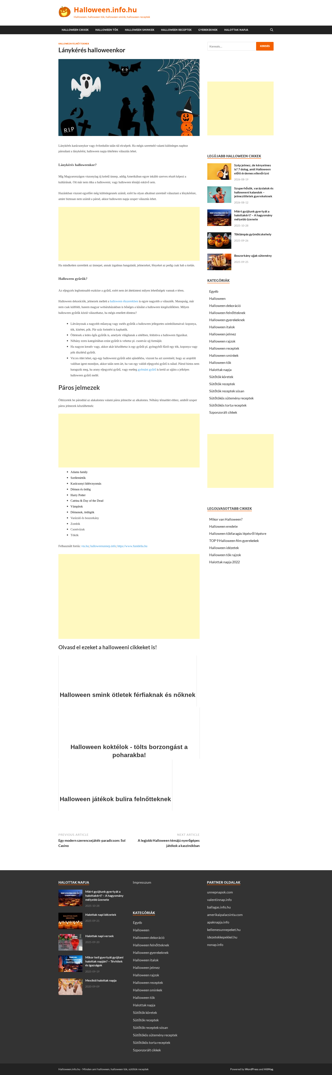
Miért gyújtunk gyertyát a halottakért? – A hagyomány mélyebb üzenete (253, 215)
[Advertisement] (129, 234)
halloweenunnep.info (103, 546)
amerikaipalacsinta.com (225, 914)
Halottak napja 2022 (224, 562)
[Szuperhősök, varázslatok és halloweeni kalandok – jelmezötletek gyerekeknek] (219, 189)
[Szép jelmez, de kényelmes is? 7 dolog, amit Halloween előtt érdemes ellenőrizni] (219, 166)
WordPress (251, 1069)
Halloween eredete (223, 526)
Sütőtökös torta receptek (228, 405)
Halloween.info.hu (105, 9)
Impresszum (142, 882)
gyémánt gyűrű (147, 369)
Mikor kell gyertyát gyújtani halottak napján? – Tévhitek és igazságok (104, 961)
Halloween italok (222, 327)
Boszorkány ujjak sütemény (253, 255)
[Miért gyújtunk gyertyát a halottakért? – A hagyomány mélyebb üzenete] (219, 212)
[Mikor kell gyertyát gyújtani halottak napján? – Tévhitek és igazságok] (70, 958)
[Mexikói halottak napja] (70, 981)
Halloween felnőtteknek (73, 43)
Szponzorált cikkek (223, 412)
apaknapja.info (218, 922)
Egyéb (213, 291)
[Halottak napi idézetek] (70, 915)
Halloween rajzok (222, 341)
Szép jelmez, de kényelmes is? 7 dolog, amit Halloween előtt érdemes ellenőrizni (252, 169)
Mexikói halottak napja (100, 980)
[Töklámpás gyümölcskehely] (219, 235)
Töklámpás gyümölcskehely (252, 234)
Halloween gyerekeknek (227, 320)
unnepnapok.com (220, 892)
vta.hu (85, 546)
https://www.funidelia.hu (132, 546)
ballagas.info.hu (219, 907)
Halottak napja (236, 29)
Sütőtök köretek (221, 377)
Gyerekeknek (208, 29)
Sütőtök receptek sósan (226, 391)
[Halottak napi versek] (70, 936)
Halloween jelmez (222, 334)
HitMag (268, 1069)
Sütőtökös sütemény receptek (231, 398)
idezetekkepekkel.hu (222, 937)
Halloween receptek (176, 29)
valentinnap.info (219, 900)
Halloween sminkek (139, 29)
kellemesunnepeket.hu (224, 930)
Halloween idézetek (224, 548)
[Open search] (272, 30)
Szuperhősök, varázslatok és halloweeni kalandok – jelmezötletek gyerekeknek (253, 192)
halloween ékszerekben (124, 301)
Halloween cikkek (75, 29)
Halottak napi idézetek (100, 914)
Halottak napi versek (99, 936)
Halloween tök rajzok (225, 555)
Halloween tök (106, 29)
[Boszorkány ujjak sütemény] (219, 256)
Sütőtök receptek (222, 384)
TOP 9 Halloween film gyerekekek (234, 540)
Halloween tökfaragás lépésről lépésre (237, 533)
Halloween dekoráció (225, 305)
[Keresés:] (240, 46)
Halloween (217, 298)
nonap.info (215, 944)
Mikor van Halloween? (225, 519)
